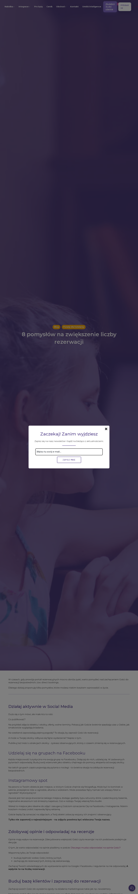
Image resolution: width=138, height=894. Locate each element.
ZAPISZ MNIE (69, 460)
